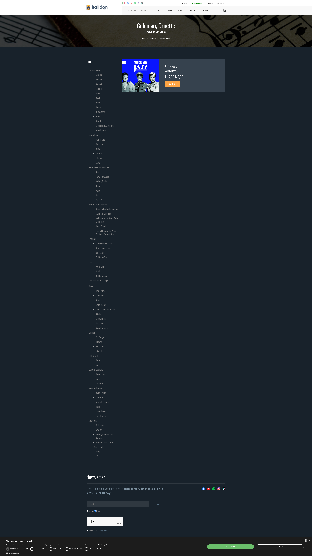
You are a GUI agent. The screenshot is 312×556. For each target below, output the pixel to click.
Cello (97, 172)
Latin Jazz (99, 158)
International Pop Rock (104, 243)
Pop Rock (92, 238)
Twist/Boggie (101, 416)
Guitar (98, 185)
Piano (98, 102)
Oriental (98, 314)
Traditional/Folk (101, 257)
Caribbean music (101, 275)
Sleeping (99, 429)
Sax (97, 195)
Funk (97, 365)
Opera (98, 116)
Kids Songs (100, 337)
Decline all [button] (280, 547)
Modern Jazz (100, 139)
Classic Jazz (100, 144)
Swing (98, 162)
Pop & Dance (100, 266)
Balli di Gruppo (101, 392)
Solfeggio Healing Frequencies (107, 209)
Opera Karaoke (101, 130)
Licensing (180, 10)
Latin (90, 262)
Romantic (99, 84)
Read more (110, 545)
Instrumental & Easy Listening (100, 167)
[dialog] (156, 546)
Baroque (99, 79)
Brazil (98, 271)
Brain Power (100, 425)
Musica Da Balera (102, 402)
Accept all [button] (230, 547)
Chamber (99, 88)
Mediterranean (101, 304)
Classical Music (94, 70)
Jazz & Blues (93, 135)
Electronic (99, 383)
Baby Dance (100, 346)
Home (143, 38)
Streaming (191, 10)
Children (92, 332)
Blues (98, 148)
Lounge (98, 378)
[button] (60, 553)
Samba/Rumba (101, 411)
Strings (98, 107)
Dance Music (100, 374)
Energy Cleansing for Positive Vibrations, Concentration (106, 232)
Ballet (98, 97)
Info (173, 84)
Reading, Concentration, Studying (104, 436)
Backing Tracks (101, 181)
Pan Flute (99, 199)
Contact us (204, 10)
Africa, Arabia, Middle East (105, 309)
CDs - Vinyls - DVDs (96, 447)
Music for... (93, 420)
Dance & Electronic (96, 369)
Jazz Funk (99, 153)
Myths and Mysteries (103, 213)
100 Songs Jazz (173, 66)
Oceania (98, 300)
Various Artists (171, 70)
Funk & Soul (93, 355)
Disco (98, 360)
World (91, 286)
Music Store (132, 10)
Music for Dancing (95, 388)
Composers (155, 10)
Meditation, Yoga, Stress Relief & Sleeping (107, 220)
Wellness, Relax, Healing (98, 204)
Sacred (98, 121)
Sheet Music (168, 10)
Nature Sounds (101, 226)
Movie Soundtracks (103, 176)
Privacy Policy (102, 530)
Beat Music (100, 252)
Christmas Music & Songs (98, 280)
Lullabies (99, 341)
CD (97, 456)
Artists (144, 10)
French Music (100, 290)
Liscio (98, 406)
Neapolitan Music (102, 328)
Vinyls (98, 451)
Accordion (99, 397)
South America (101, 318)
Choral (98, 93)
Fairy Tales (99, 351)
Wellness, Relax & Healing (105, 442)
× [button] (309, 540)
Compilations (100, 111)
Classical (99, 74)
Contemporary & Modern (105, 125)
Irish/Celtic (100, 295)
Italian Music (100, 323)
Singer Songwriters (103, 248)
